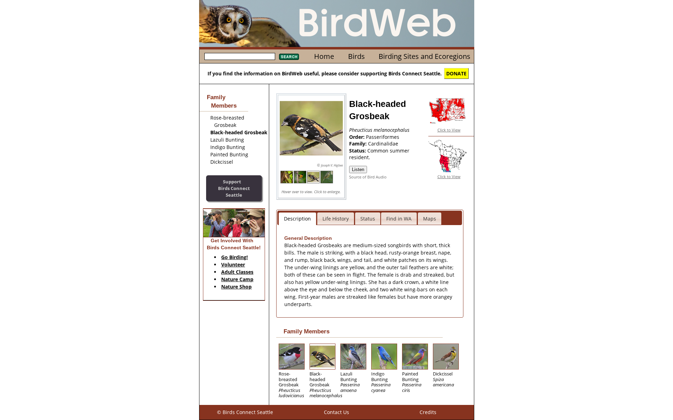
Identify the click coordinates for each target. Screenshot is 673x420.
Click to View (449, 130)
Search (289, 57)
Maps (429, 218)
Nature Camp (237, 279)
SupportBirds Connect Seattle (234, 188)
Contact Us (336, 412)
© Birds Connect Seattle (245, 412)
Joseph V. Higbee (332, 165)
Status (367, 218)
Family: (358, 143)
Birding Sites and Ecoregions (424, 56)
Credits (428, 412)
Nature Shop (236, 286)
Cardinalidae (383, 143)
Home (324, 56)
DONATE (456, 73)
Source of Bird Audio (368, 176)
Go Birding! (234, 257)
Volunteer (233, 264)
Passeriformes (382, 137)
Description (297, 218)
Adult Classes (237, 272)
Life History (335, 218)
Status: (358, 150)
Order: (357, 137)
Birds (356, 56)
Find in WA (399, 218)
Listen (358, 169)
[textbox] (239, 56)
